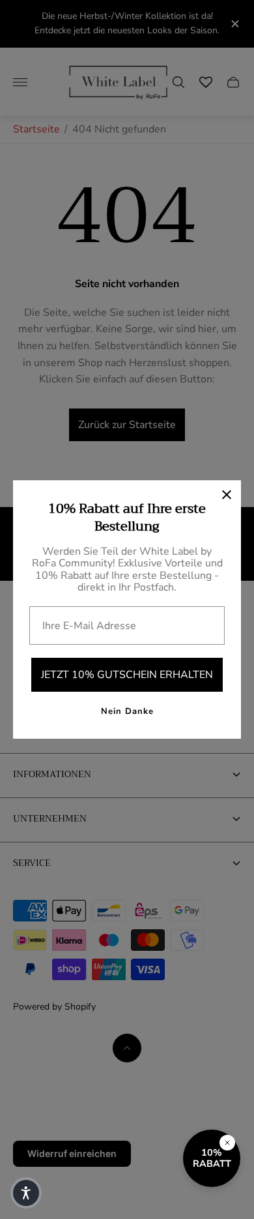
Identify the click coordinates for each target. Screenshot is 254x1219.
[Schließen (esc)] (226, 494)
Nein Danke (127, 711)
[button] (26, 1193)
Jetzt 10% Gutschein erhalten (127, 675)
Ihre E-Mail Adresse (89, 626)
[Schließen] (227, 1142)
